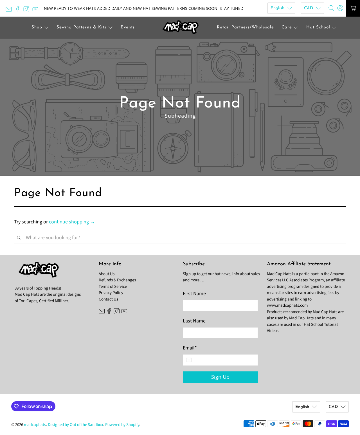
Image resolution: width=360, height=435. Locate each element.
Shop (37, 27)
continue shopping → (72, 221)
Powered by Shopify (122, 425)
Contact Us (108, 299)
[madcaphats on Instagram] (27, 11)
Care (287, 27)
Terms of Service (113, 287)
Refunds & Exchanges (117, 280)
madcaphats (35, 425)
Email (190, 347)
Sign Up (220, 376)
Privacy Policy (111, 293)
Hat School (318, 27)
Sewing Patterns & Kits (81, 27)
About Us (106, 274)
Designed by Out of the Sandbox (75, 425)
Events (128, 27)
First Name (194, 293)
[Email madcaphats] (10, 11)
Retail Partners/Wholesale (245, 27)
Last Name (194, 320)
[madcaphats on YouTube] (36, 11)
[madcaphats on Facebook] (19, 11)
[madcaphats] (180, 27)
